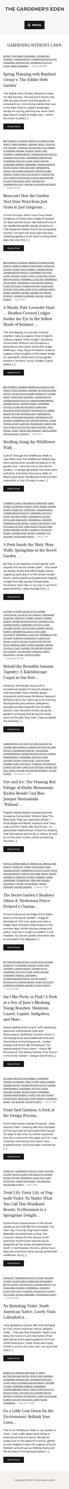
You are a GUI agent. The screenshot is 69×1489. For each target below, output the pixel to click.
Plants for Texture (19, 178)
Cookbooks (43, 56)
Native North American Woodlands (32, 1281)
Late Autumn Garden (33, 628)
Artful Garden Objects (16, 864)
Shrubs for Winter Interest (40, 184)
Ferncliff (49, 266)
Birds (41, 144)
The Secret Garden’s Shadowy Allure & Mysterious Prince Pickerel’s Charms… (28, 901)
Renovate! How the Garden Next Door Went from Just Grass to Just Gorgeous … (26, 201)
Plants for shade (39, 523)
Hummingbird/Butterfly (16, 979)
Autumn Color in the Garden (29, 611)
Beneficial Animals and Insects (20, 1373)
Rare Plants (31, 527)
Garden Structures (14, 158)
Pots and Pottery (13, 527)
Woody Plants (32, 655)
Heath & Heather (38, 276)
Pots (53, 523)
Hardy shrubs (41, 161)
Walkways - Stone (13, 655)
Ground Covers (19, 276)
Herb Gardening (19, 66)
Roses (44, 874)
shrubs (25, 293)
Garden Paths (11, 404)
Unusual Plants (41, 651)
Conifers (22, 148)
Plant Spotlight (12, 286)
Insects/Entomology (42, 1389)
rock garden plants (43, 289)
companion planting (23, 750)
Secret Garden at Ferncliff (36, 530)
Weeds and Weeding (30, 431)
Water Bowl (31, 884)
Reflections (45, 527)
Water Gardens (23, 887)
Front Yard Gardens (24, 269)
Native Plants (11, 168)
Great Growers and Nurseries (27, 1383)
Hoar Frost (28, 760)
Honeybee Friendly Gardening (20, 164)
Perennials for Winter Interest (35, 283)
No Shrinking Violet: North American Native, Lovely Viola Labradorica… (29, 1311)
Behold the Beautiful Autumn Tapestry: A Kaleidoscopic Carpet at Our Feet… (28, 672)
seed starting (39, 427)
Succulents (9, 651)
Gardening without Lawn (17, 161)
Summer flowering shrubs (29, 296)
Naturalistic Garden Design (19, 982)
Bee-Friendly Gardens (15, 141)
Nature (16, 414)
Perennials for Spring (16, 523)
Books (6, 56)
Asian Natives (10, 744)
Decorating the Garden (41, 148)
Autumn (7, 611)
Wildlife (24, 434)
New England (27, 168)
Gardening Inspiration (16, 63)
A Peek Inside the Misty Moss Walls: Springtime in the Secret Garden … (30, 550)
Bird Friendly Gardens (25, 144)
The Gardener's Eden (34, 9)
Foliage (29, 151)
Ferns (29, 618)
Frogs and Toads (41, 867)
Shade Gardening (25, 1295)
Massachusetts (46, 164)
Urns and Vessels (40, 880)
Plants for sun (31, 286)
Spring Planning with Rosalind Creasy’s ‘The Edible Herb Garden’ (29, 80)
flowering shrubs (13, 151)
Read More (13, 126)
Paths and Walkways (23, 171)
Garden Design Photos (44, 59)
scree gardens (11, 293)
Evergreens (36, 266)
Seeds (15, 431)
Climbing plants (12, 503)
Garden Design (22, 59)
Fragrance (42, 750)
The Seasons (24, 651)
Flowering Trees (21, 1082)
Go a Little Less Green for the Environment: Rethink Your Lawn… (28, 1416)
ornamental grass (39, 516)
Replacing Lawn (22, 181)
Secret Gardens (37, 533)
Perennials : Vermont (40, 520)
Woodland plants (24, 536)
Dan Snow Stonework (34, 503)
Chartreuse (10, 615)
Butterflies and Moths (16, 962)
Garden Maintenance (42, 400)
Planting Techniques (31, 424)
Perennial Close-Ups (32, 279)
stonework (22, 880)
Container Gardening (23, 56)
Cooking (8, 59)
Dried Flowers (21, 266)
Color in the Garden (23, 394)
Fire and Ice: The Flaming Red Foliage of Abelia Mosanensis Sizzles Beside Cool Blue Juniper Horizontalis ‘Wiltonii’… (29, 793)
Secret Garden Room (15, 533)
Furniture (29, 510)
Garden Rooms (28, 404)
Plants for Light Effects (27, 174)
